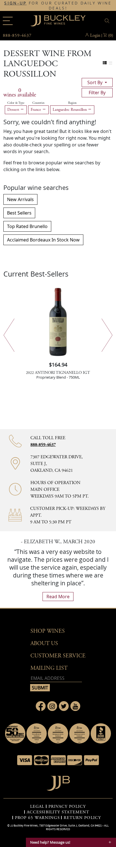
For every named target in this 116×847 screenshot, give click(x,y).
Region (72, 103)
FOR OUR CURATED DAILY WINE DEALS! (57, 6)
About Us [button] (44, 643)
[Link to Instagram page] (52, 706)
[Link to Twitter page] (64, 706)
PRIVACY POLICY (67, 806)
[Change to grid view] (110, 63)
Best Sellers (19, 213)
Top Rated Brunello (27, 226)
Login (95, 35)
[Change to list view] (105, 63)
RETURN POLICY (82, 817)
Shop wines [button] (47, 631)
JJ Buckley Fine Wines (24, 825)
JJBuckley (58, 20)
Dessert (13, 109)
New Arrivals (20, 199)
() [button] (110, 35)
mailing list (49, 668)
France (36, 109)
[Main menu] (8, 21)
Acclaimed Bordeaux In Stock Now (43, 240)
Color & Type (15, 103)
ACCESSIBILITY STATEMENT (58, 812)
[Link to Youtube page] (75, 706)
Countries (38, 103)
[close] (107, 21)
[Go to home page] (58, 782)
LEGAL (37, 806)
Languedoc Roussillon (70, 109)
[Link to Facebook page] (41, 706)
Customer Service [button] (58, 655)
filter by (97, 92)
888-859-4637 (43, 445)
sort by (95, 82)
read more (58, 596)
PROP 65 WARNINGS (37, 817)
